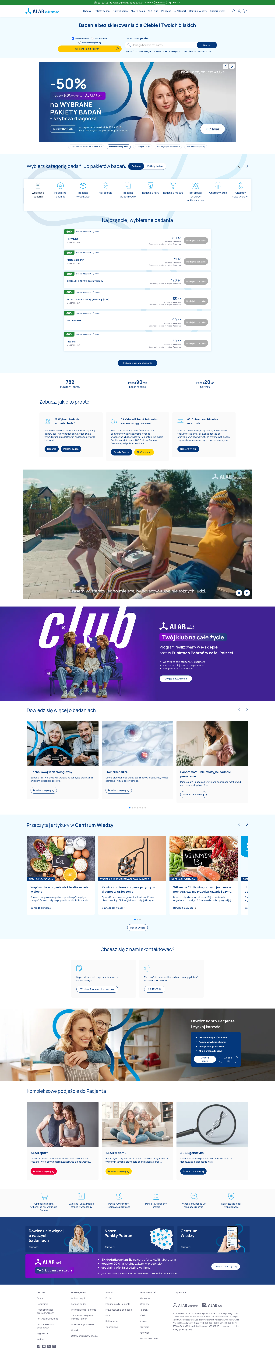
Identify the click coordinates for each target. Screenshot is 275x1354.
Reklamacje (112, 1321)
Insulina (71, 341)
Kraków (143, 1321)
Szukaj (207, 45)
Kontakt (110, 1298)
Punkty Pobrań (120, 10)
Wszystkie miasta (149, 1338)
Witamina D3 (74, 320)
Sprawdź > (34, 1246)
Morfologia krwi (75, 259)
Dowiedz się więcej (41, 908)
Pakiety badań (102, 10)
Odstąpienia (112, 1326)
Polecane (166, 10)
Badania (87, 10)
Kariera (40, 1339)
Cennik (74, 1330)
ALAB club (153, 10)
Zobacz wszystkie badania (137, 362)
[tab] (38, 193)
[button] (180, 241)
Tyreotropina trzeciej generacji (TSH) (88, 299)
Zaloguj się (228, 1059)
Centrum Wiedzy (198, 10)
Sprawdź (174, 2)
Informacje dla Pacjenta (118, 1303)
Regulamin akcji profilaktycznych (45, 1311)
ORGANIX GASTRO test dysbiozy (85, 280)
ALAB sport (180, 10)
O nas (40, 1298)
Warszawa (145, 1298)
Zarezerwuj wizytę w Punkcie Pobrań (82, 1317)
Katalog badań (78, 1303)
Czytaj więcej (137, 927)
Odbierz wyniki (217, 10)
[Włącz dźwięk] (246, 592)
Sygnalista (42, 1333)
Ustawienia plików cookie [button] (84, 1335)
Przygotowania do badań (119, 1309)
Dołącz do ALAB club (176, 678)
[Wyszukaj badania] (233, 11)
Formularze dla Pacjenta (83, 1309)
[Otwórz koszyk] (245, 11)
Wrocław (144, 1303)
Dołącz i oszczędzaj (226, 1266)
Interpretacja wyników (83, 1324)
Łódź (142, 1315)
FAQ (108, 1315)
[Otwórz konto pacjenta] (239, 11)
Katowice (145, 1332)
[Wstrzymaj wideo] (239, 592)
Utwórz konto (205, 1059)
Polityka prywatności (47, 1318)
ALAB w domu (138, 10)
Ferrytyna (72, 238)
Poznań (144, 1309)
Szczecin (144, 1326)
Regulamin (42, 1303)
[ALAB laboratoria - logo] (42, 11)
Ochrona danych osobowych (45, 1326)
